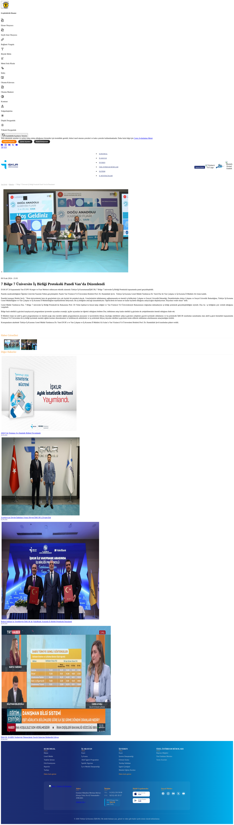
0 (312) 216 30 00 (116, 792)
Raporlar (47, 767)
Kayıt (83, 753)
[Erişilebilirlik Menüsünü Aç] (4, 4)
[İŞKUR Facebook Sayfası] (163, 793)
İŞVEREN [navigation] (102, 162)
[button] (117, 23)
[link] (2, 145)
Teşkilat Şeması (49, 760)
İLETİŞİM (102, 171)
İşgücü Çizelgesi (124, 767)
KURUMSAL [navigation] (103, 154)
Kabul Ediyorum (9, 142)
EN (5, 147)
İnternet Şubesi (199, 167)
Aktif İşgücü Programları (90, 760)
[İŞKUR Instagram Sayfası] (168, 793)
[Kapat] (2, 18)
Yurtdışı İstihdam (125, 763)
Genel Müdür (48, 756)
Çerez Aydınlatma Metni (143, 138)
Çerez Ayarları (25, 142)
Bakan (46, 753)
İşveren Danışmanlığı (126, 756)
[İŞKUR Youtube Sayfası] (183, 793)
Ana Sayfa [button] (4, 184)
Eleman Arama (124, 760)
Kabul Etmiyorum (42, 142)
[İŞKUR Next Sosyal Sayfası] (173, 793)
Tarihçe (46, 770)
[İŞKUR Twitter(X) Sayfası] (178, 793)
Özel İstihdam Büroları (164, 756)
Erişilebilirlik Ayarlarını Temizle (16, 136)
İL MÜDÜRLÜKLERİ (106, 176)
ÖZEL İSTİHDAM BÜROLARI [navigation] (108, 167)
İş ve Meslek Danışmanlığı (90, 767)
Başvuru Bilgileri (162, 753)
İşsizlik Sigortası (87, 763)
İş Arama (84, 756)
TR (2, 147)
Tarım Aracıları (161, 760)
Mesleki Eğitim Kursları (127, 770)
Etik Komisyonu (49, 763)
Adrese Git (80, 802)
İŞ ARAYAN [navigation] (103, 158)
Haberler (11, 184)
